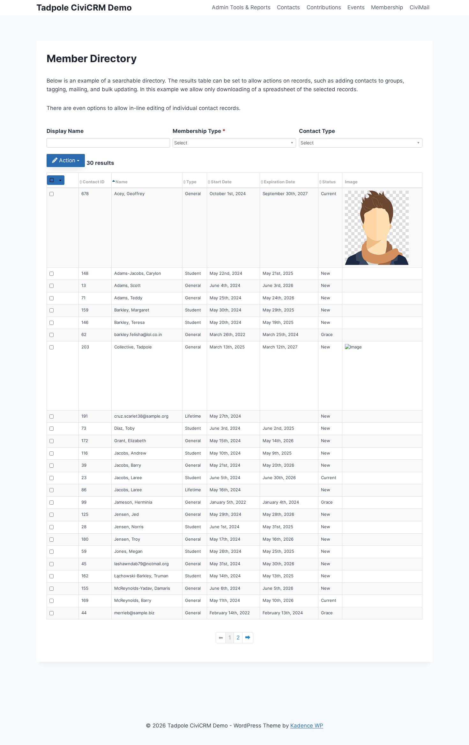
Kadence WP (306, 725)
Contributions (324, 7)
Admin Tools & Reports (241, 7)
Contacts (288, 7)
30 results (100, 163)
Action (67, 160)
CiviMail (419, 7)
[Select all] (51, 180)
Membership (387, 7)
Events (356, 7)
